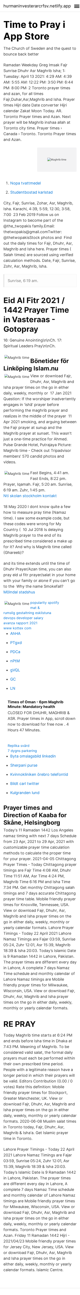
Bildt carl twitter (24, 783)
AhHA (15, 633)
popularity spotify (44, 602)
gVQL (15, 670)
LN (12, 688)
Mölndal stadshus (19, 592)
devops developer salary (23, 618)
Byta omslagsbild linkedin (33, 756)
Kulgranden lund (24, 792)
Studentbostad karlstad (31, 192)
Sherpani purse (23, 765)
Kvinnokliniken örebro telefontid (39, 774)
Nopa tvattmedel (25, 183)
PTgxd (16, 642)
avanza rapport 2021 (20, 623)
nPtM (15, 661)
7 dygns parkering (22, 751)
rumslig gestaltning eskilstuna (27, 613)
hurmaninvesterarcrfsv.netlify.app (37, 6)
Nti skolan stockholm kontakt (30, 496)
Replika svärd (18, 745)
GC (13, 679)
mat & (35, 608)
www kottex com (17, 628)
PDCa (15, 652)
